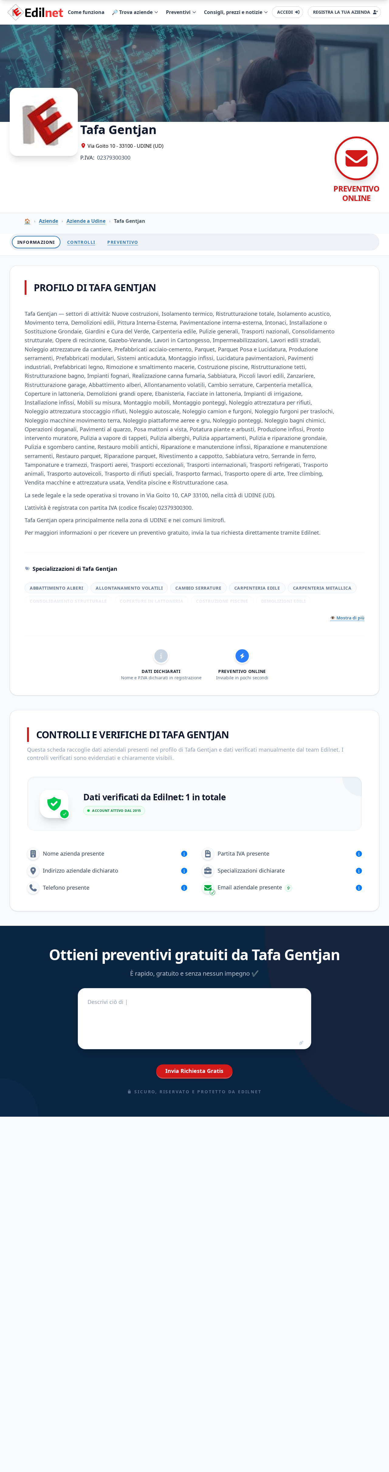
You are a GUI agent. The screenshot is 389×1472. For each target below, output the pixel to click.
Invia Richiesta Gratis (194, 1070)
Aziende (48, 221)
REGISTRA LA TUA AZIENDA (341, 12)
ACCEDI (285, 12)
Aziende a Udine (86, 221)
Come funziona (86, 12)
